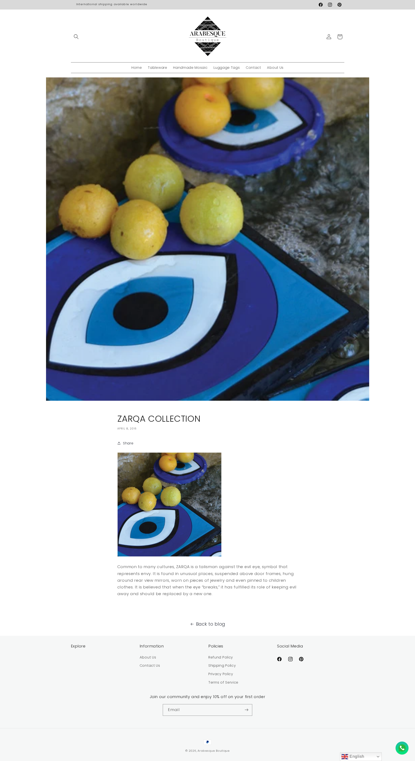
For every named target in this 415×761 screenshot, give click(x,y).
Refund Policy (220, 657)
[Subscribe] (246, 710)
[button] (76, 36)
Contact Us (150, 665)
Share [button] (128, 443)
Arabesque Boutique (214, 751)
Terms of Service (223, 682)
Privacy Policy (220, 673)
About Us (148, 657)
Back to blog (210, 624)
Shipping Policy (222, 665)
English (356, 756)
